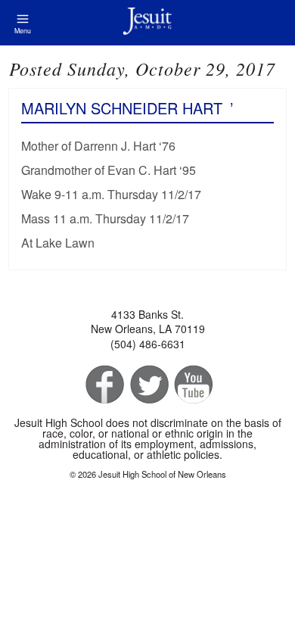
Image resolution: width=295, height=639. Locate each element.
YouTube (192, 385)
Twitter (148, 385)
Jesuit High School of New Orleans (147, 22)
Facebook (103, 385)
